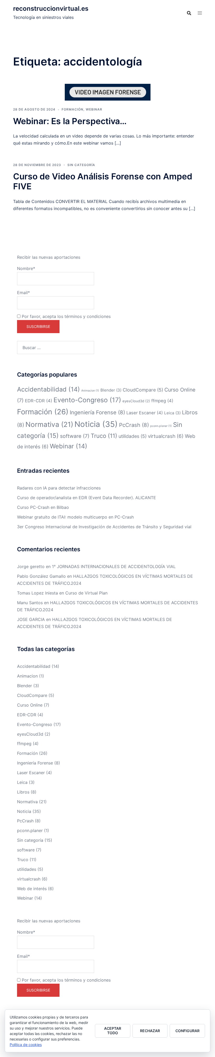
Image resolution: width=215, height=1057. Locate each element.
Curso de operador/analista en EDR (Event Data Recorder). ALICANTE (86, 497)
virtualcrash (166, 436)
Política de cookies (26, 1044)
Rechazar (150, 1030)
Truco (104, 435)
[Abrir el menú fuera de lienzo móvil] (200, 12)
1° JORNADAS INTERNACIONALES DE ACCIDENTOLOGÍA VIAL (114, 566)
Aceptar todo (112, 1030)
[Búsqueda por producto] (189, 13)
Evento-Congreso (87, 400)
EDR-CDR (38, 400)
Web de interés (32, 888)
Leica (172, 412)
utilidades (133, 436)
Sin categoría (81, 165)
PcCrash (134, 425)
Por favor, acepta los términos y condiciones (65, 316)
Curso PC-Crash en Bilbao (43, 507)
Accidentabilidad (48, 389)
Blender (110, 390)
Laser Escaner (144, 412)
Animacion (90, 390)
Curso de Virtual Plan (86, 593)
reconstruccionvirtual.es (50, 8)
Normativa (49, 424)
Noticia (96, 424)
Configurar (187, 1030)
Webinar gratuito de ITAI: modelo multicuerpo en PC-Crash (75, 517)
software (74, 436)
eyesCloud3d (136, 401)
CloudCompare (143, 390)
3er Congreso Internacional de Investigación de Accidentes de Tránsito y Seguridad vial (104, 526)
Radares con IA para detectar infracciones (59, 488)
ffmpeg (162, 400)
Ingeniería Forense (97, 412)
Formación (72, 109)
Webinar (94, 109)
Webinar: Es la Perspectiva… (70, 121)
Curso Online (29, 705)
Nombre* (26, 268)
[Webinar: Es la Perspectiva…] (107, 92)
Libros (23, 792)
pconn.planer (161, 426)
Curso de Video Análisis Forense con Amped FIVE (102, 181)
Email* (23, 292)
